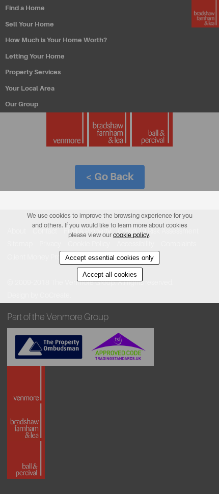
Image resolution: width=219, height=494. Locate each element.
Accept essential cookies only (109, 257)
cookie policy (131, 235)
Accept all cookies (110, 274)
